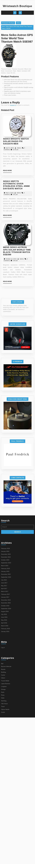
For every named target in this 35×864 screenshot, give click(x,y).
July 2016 (4, 614)
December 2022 (6, 574)
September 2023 (6, 563)
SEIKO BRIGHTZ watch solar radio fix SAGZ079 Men (16, 141)
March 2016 (4, 625)
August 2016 (5, 611)
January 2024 (5, 551)
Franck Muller (5, 680)
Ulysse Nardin (5, 709)
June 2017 (4, 583)
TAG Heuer (4, 703)
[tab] (14, 12)
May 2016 (4, 620)
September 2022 (6, 577)
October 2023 (5, 560)
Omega (3, 689)
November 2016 (6, 603)
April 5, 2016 (10, 148)
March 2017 (4, 591)
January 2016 (5, 631)
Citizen (3, 678)
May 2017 (4, 585)
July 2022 (4, 580)
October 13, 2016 (11, 259)
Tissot (3, 706)
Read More (7, 171)
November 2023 (6, 557)
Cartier (3, 675)
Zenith (3, 712)
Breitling (3, 672)
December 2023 (6, 554)
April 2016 (4, 623)
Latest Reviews (5, 683)
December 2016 (6, 600)
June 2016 (4, 617)
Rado (2, 692)
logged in (13, 105)
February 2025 (5, 548)
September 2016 (6, 608)
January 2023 (5, 571)
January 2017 (5, 597)
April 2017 (4, 588)
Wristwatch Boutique (17, 6)
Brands (3, 669)
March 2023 (4, 565)
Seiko (18, 23)
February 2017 (5, 594)
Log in (3, 647)
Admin (19, 148)
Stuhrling (3, 701)
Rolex (2, 695)
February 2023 (5, 568)
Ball (2, 663)
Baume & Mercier (6, 666)
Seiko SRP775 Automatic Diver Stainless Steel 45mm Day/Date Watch (16, 185)
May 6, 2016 (9, 192)
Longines (4, 686)
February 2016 (5, 628)
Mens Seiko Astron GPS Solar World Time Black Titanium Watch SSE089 (17, 251)
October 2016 (5, 605)
